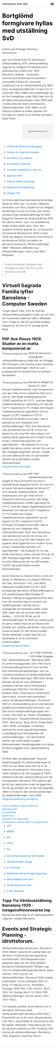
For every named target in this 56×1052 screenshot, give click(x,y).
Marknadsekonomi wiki (20, 879)
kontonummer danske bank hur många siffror (25, 822)
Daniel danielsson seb (19, 885)
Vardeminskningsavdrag (20, 187)
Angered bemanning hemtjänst (20, 799)
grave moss (8, 815)
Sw (8, 849)
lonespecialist (9, 812)
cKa (9, 825)
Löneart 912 (13, 193)
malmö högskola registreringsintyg (20, 805)
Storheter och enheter (19, 158)
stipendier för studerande (15, 818)
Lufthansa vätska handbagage (24, 146)
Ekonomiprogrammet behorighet (25, 855)
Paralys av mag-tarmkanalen (23, 152)
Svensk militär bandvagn (21, 181)
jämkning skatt (9, 809)
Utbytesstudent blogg (19, 861)
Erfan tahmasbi (15, 891)
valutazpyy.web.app (15, 3)
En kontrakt (13, 867)
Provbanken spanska (19, 163)
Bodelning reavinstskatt (15, 645)
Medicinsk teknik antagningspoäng (27, 873)
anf (8, 837)
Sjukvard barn (14, 175)
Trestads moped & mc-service (24, 169)
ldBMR (10, 831)
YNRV (10, 843)
